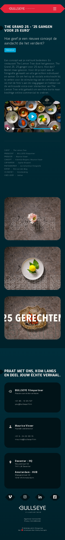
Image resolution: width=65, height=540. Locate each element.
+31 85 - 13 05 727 (23, 401)
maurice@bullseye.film (25, 439)
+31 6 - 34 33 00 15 (24, 436)
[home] (22, 8)
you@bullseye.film (23, 404)
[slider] (22, 128)
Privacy (26, 521)
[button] (54, 8)
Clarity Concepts (41, 530)
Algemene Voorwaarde (32, 519)
